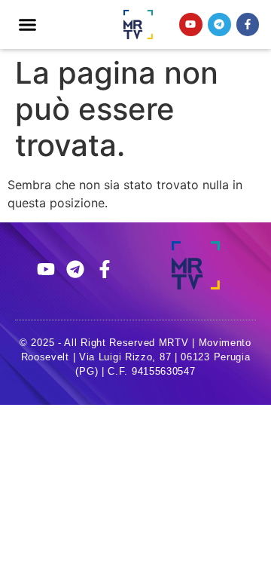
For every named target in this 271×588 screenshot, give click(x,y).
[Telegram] (219, 24)
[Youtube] (190, 24)
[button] (28, 25)
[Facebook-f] (248, 24)
